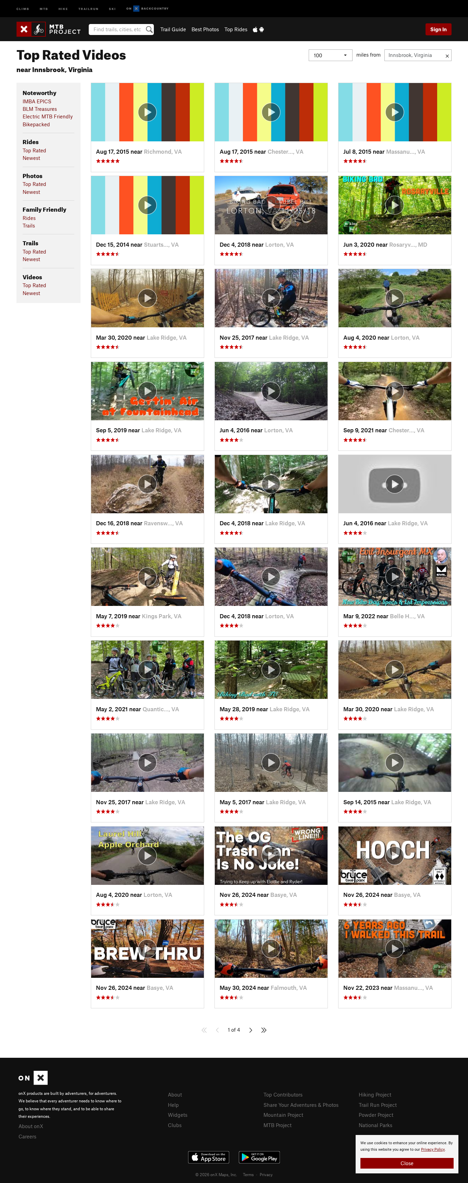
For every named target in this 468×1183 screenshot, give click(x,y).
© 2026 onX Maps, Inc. (216, 1174)
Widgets (177, 1115)
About (175, 1094)
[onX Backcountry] (147, 8)
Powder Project (376, 1115)
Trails (29, 225)
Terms (248, 1174)
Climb (22, 8)
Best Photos (205, 29)
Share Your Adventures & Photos (300, 1105)
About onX (31, 1126)
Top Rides (235, 29)
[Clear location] (447, 55)
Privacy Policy (433, 1149)
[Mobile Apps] (258, 29)
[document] (407, 1154)
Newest (31, 158)
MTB (44, 8)
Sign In (438, 29)
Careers (27, 1136)
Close (407, 1163)
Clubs (175, 1125)
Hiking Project (375, 1094)
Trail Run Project (378, 1105)
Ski (112, 8)
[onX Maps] (33, 1083)
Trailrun (88, 8)
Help (173, 1105)
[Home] (51, 29)
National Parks (375, 1125)
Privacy (266, 1174)
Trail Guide (173, 29)
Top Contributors (283, 1094)
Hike (63, 8)
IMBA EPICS (37, 101)
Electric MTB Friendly (48, 116)
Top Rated (34, 150)
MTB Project (277, 1125)
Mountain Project (283, 1115)
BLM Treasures (40, 109)
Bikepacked (36, 124)
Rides (29, 218)
